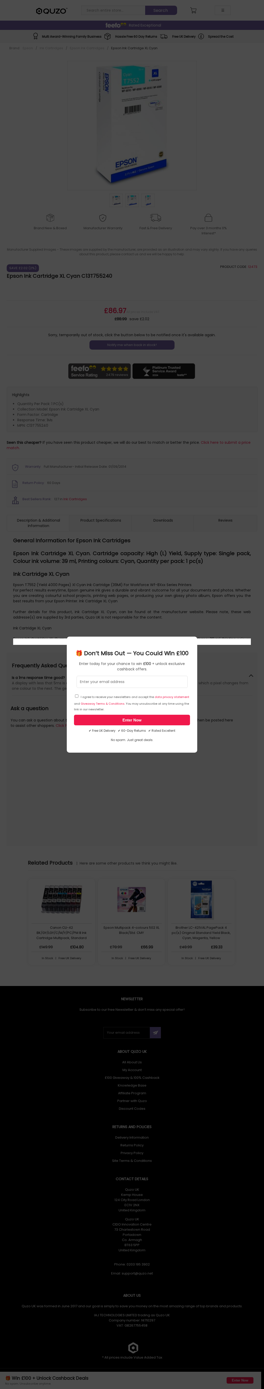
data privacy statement (172, 697)
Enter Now (132, 720)
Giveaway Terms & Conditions (103, 704)
